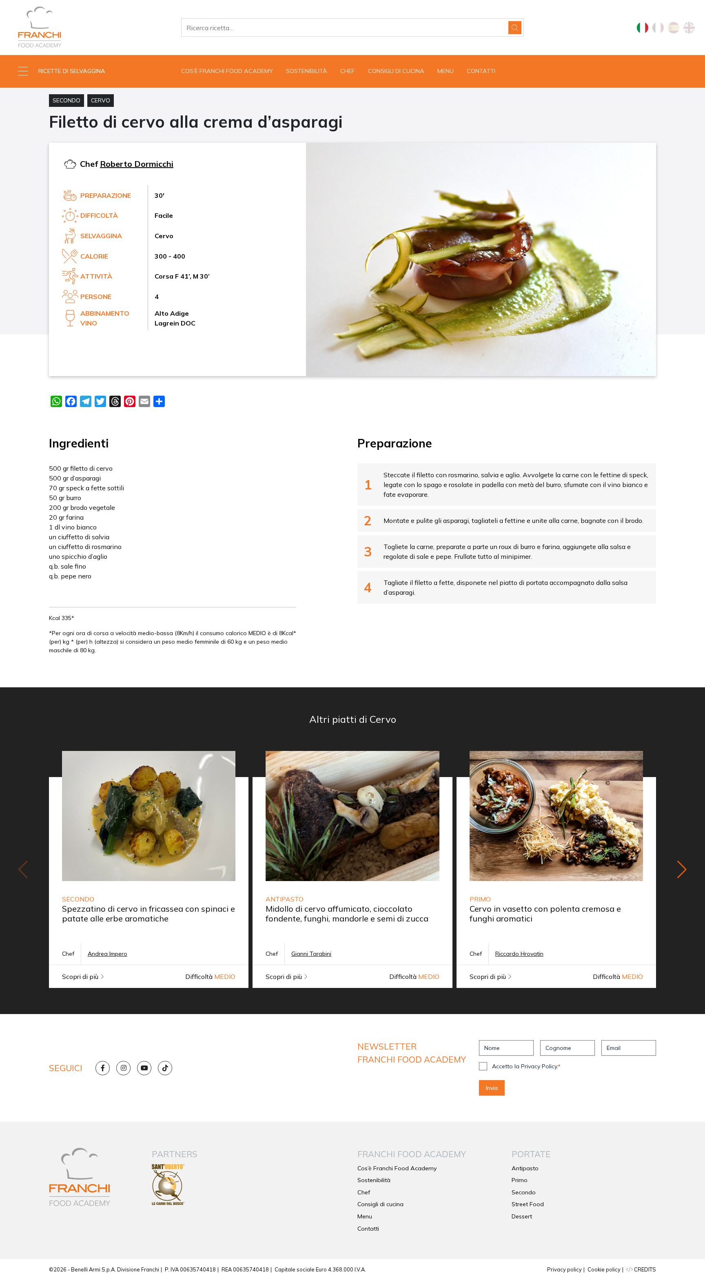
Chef (347, 71)
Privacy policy (564, 1269)
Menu (445, 71)
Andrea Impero (107, 953)
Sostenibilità (306, 71)
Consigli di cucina (396, 71)
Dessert (522, 1216)
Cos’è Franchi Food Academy (227, 71)
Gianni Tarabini (311, 953)
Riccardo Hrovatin (519, 953)
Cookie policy (604, 1269)
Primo (520, 1180)
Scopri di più (81, 976)
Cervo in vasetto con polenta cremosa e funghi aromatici (545, 913)
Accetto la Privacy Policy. (526, 1066)
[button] (88, 71)
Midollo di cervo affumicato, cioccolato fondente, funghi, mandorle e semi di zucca (347, 913)
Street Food (528, 1204)
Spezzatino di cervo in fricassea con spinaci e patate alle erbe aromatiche (148, 913)
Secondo (66, 100)
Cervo (100, 100)
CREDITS (644, 1269)
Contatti (481, 71)
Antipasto (525, 1168)
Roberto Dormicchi (136, 164)
